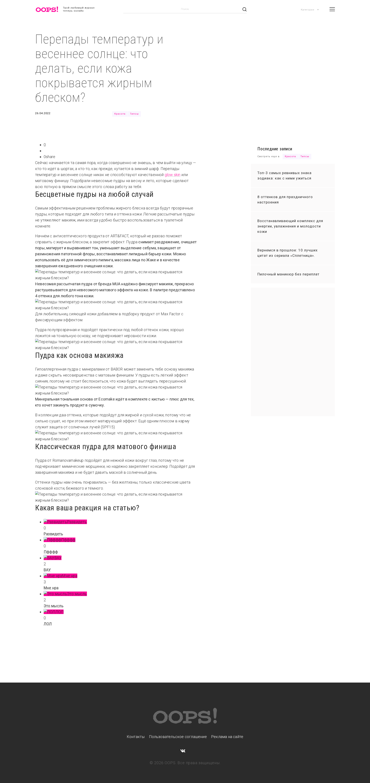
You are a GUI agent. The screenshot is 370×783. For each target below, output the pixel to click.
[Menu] (332, 9)
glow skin (173, 174)
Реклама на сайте (227, 736)
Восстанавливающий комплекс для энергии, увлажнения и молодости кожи (290, 226)
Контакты (136, 736)
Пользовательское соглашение (178, 736)
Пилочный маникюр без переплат (288, 274)
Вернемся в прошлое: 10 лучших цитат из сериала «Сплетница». (287, 253)
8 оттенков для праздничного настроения (285, 199)
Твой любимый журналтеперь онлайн (79, 9)
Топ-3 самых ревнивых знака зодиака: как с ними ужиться (284, 175)
